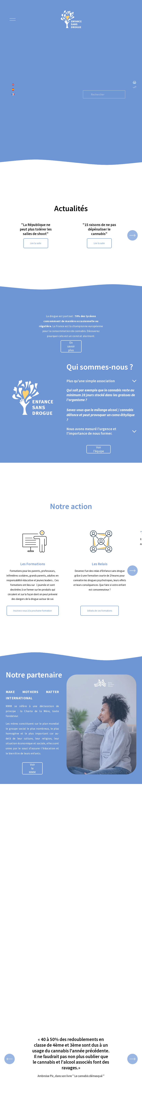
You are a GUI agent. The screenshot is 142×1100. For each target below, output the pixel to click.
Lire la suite (35, 243)
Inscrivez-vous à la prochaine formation (32, 610)
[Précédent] (9, 1059)
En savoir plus (71, 346)
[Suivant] (132, 235)
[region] (71, 235)
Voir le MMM (32, 768)
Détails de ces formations (99, 610)
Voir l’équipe (98, 449)
